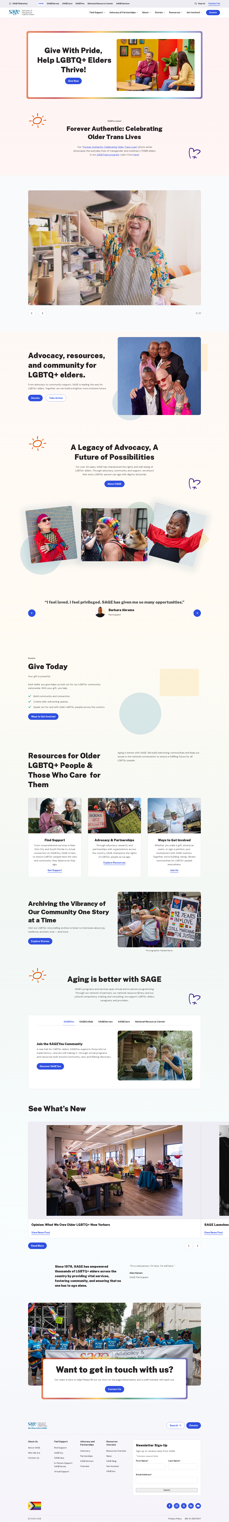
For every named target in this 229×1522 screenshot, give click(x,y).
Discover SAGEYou (50, 1066)
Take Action (56, 398)
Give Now (73, 81)
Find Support (61, 1441)
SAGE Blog (111, 1461)
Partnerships (86, 1456)
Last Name (173, 1460)
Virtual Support (61, 1471)
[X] (184, 1506)
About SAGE (114, 483)
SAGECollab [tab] (86, 1021)
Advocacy (85, 1450)
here (136, 154)
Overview (84, 1466)
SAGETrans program (107, 154)
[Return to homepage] (37, 1425)
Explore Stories (40, 941)
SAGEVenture (86, 1461)
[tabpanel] (114, 1055)
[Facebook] (169, 1506)
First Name (141, 1460)
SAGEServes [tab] (105, 1021)
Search (201, 3)
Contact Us (214, 3)
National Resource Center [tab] (150, 1021)
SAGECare (59, 1457)
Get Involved (112, 1466)
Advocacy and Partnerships (87, 1443)
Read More (37, 1245)
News (109, 1456)
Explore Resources (114, 862)
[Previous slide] (32, 313)
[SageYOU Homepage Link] (21, 12)
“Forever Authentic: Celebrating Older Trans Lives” (110, 147)
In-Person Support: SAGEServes (63, 1465)
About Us (33, 1441)
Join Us (174, 870)
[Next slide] (42, 313)
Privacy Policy (175, 1518)
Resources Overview (112, 1443)
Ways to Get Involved (43, 716)
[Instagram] (176, 1506)
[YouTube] (198, 1506)
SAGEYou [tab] (69, 1021)
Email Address (143, 1474)
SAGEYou (58, 1452)
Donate (213, 12)
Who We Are (34, 1452)
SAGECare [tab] (124, 1021)
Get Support (55, 870)
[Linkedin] (191, 1506)
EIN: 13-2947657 (193, 1518)
